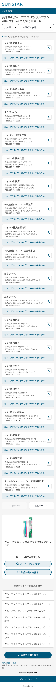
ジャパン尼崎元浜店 (14, 89)
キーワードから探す (30, 564)
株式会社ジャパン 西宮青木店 (19, 250)
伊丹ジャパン (10, 112)
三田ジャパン (10, 296)
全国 (14, 662)
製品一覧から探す (30, 572)
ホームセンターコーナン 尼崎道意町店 (23, 481)
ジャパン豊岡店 (12, 319)
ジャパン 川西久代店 (15, 135)
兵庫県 (7, 27)
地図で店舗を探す (29, 655)
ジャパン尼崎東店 (13, 42)
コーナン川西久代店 (14, 158)
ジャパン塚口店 (12, 65)
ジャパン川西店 (12, 181)
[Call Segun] (49, 47)
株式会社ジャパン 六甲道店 (18, 204)
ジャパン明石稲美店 (14, 411)
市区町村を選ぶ (30, 27)
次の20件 (39, 505)
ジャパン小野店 (12, 365)
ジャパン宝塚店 (12, 342)
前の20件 (16, 505)
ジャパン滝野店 (12, 388)
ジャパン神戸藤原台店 (15, 227)
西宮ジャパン (10, 273)
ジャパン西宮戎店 (13, 458)
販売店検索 (6, 662)
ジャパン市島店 (12, 435)
